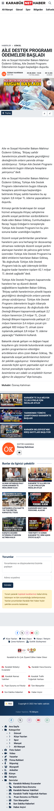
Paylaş (8, 113)
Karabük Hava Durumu (41, 667)
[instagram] (29, 720)
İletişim (13, 776)
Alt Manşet (7, 9)
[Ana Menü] (3, 3)
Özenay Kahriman (25, 447)
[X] (22, 633)
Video (12, 753)
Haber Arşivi (36, 692)
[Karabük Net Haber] (26, 3)
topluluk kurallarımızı (27, 594)
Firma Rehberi (16, 760)
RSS (10, 704)
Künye (12, 773)
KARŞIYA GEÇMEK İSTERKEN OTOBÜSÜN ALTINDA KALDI (11, 535)
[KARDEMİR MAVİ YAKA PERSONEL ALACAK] (40, 499)
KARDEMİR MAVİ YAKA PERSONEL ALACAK (37, 509)
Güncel (19, 9)
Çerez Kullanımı (18, 641)
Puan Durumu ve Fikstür (15, 686)
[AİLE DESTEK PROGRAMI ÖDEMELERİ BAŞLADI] (27, 94)
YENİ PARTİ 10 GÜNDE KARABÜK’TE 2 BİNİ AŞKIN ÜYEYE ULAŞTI (39, 535)
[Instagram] (27, 633)
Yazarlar (13, 756)
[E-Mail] (19, 453)
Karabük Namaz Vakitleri (10, 677)
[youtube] (38, 720)
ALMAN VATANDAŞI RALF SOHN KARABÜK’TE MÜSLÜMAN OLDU (12, 485)
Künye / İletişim (43, 639)
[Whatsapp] (37, 633)
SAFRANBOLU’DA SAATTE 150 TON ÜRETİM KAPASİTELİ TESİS (13, 510)
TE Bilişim (33, 712)
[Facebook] (17, 633)
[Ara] (49, 3)
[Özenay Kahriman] (8, 448)
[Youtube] (32, 633)
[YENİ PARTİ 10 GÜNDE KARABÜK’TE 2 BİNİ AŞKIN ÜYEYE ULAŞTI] (40, 524)
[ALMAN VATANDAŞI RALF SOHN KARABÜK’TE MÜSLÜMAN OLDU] (14, 474)
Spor (28, 9)
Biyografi (14, 766)
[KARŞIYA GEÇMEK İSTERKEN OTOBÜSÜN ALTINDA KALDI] (14, 524)
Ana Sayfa (14, 726)
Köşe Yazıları (11, 639)
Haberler (6, 45)
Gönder (7, 585)
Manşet (17, 743)
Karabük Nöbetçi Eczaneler (11, 668)
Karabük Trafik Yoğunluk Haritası (36, 677)
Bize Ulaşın (27, 639)
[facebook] (11, 720)
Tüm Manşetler (37, 686)
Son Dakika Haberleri (13, 692)
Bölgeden (38, 9)
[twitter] (20, 720)
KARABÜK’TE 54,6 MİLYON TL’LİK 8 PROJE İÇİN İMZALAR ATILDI (39, 485)
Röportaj (13, 763)
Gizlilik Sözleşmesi (37, 641)
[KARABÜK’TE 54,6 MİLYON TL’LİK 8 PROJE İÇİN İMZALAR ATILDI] (40, 474)
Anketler (13, 770)
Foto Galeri (15, 750)
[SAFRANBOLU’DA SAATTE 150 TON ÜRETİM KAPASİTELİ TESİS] (14, 499)
